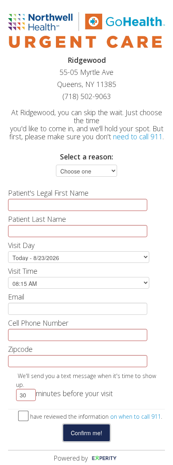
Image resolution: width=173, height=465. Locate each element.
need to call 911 (138, 136)
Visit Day (21, 245)
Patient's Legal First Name (48, 193)
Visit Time (22, 271)
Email (16, 297)
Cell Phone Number (38, 323)
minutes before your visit (74, 393)
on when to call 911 (135, 416)
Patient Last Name (37, 219)
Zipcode (20, 349)
